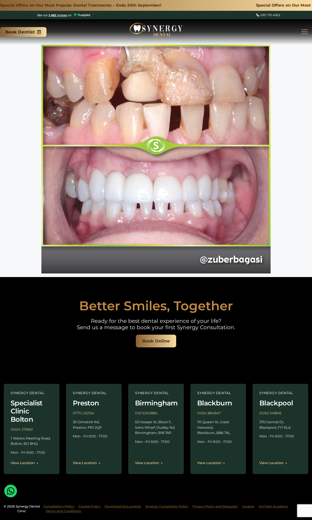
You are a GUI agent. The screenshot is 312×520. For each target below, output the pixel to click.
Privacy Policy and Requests (215, 506)
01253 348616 (270, 413)
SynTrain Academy (273, 506)
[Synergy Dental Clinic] (156, 31)
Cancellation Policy (59, 506)
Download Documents (123, 506)
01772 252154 (83, 413)
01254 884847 (209, 413)
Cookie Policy (89, 506)
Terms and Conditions (63, 511)
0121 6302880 (146, 413)
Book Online (156, 341)
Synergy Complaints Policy (166, 506)
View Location (23, 463)
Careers (248, 506)
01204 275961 (22, 429)
